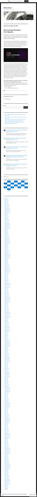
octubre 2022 (7, 256)
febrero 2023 (7, 251)
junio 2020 (6, 289)
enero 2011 (6, 432)
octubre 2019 (7, 299)
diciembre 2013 (7, 387)
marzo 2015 (7, 368)
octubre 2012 (7, 405)
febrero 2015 (7, 369)
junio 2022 (6, 260)
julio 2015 (6, 363)
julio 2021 (6, 274)
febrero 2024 (7, 236)
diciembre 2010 (7, 433)
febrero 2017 (7, 339)
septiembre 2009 (8, 452)
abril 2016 (6, 351)
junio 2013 (6, 395)
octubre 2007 (7, 481)
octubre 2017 (7, 329)
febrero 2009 (7, 461)
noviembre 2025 (7, 209)
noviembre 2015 (7, 358)
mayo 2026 (7, 201)
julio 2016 (6, 348)
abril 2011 (6, 428)
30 (8, 189)
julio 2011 (6, 424)
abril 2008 (6, 474)
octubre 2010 (7, 435)
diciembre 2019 (7, 297)
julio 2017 (6, 332)
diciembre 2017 (7, 326)
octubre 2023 (7, 241)
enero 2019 (7, 311)
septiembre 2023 (8, 242)
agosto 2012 (7, 407)
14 (26, 183)
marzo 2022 (7, 264)
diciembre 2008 (7, 463)
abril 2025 (6, 218)
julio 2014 (6, 378)
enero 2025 (7, 222)
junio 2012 (6, 410)
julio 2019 (6, 303)
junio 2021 (6, 275)
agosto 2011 (7, 423)
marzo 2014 (7, 383)
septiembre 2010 (7, 437)
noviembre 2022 (7, 255)
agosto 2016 (7, 346)
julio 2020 (6, 288)
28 (26, 187)
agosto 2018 (7, 317)
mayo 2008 (7, 472)
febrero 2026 (7, 205)
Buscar (5, 105)
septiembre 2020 (8, 287)
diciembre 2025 (7, 208)
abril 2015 (6, 367)
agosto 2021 (7, 273)
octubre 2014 (7, 374)
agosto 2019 (7, 302)
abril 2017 (6, 336)
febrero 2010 (7, 446)
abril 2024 (6, 233)
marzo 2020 (7, 293)
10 (12, 183)
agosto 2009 (7, 453)
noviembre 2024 (7, 224)
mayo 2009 (7, 457)
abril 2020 (6, 292)
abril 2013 (6, 397)
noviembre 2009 (7, 449)
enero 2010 (6, 447)
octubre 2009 (7, 451)
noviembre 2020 (7, 284)
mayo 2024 (7, 232)
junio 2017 (6, 334)
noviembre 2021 (7, 269)
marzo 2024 (7, 234)
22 (5, 187)
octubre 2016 (7, 344)
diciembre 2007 (7, 479)
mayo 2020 (7, 290)
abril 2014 (6, 382)
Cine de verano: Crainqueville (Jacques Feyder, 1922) (14, 120)
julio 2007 (6, 485)
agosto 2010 (7, 438)
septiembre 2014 (7, 376)
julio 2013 (6, 393)
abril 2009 (6, 458)
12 (19, 183)
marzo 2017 (7, 337)
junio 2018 (6, 318)
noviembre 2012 (7, 404)
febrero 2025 (7, 220)
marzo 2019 (7, 308)
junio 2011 (6, 425)
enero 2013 (6, 401)
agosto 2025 (7, 213)
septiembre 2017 (7, 330)
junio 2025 (6, 215)
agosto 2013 (7, 392)
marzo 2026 (7, 204)
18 (15, 185)
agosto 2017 (7, 331)
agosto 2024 (7, 228)
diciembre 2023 (7, 238)
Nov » (23, 191)
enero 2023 (7, 252)
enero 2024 (7, 237)
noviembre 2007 (7, 480)
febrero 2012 (7, 415)
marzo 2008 (7, 475)
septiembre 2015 (7, 360)
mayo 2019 (6, 306)
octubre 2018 (7, 315)
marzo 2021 (7, 279)
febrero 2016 (7, 354)
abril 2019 (6, 307)
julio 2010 (6, 439)
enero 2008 (7, 477)
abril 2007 (6, 489)
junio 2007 (6, 486)
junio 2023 (6, 246)
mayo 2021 (6, 276)
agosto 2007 (7, 484)
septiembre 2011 (7, 421)
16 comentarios (24, 90)
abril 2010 (6, 443)
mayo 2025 (7, 217)
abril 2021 (6, 278)
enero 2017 (6, 340)
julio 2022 (6, 259)
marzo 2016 (7, 353)
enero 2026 (7, 206)
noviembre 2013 (7, 388)
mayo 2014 (6, 381)
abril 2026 (6, 203)
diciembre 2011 (7, 418)
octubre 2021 (7, 270)
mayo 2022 (7, 261)
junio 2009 (6, 456)
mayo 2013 (6, 396)
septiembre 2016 (8, 345)
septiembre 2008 (8, 467)
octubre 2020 (7, 285)
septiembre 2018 (7, 316)
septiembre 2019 (8, 301)
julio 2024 (6, 229)
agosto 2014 (7, 377)
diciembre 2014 (7, 372)
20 (22, 185)
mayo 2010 (6, 442)
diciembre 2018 (7, 312)
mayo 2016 (6, 350)
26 (19, 187)
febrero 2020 (7, 294)
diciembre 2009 (7, 448)
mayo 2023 (6, 247)
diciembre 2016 (7, 341)
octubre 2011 (7, 420)
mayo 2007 (6, 488)
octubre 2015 (7, 359)
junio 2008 (6, 471)
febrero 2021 (7, 280)
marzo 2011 (7, 429)
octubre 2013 (7, 390)
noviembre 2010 (7, 434)
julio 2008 (6, 470)
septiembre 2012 (7, 406)
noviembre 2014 (7, 373)
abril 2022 (6, 262)
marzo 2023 (7, 250)
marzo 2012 (7, 414)
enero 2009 (7, 462)
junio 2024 (6, 231)
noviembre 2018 (7, 313)
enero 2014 (6, 386)
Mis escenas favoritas (18, 90)
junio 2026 (6, 200)
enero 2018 (6, 325)
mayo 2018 (6, 320)
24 (12, 187)
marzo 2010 (7, 444)
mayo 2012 (6, 411)
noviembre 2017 (7, 327)
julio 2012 (6, 409)
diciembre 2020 (7, 283)
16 (8, 185)
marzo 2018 (7, 322)
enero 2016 (7, 355)
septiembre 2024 (8, 227)
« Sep (9, 191)
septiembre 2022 (8, 257)
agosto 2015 (7, 362)
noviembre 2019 (7, 298)
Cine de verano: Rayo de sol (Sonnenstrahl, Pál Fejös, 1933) (15, 119)
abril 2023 (6, 248)
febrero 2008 (7, 476)
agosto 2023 (7, 243)
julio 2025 (6, 214)
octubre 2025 (7, 210)
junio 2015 (6, 364)
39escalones (8, 8)
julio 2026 (6, 199)
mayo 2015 (6, 365)
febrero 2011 (7, 430)
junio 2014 (6, 379)
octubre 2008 (7, 466)
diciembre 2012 (7, 402)
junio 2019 (6, 304)
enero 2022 (7, 266)
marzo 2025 (7, 219)
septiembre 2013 (7, 391)
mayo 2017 (6, 335)
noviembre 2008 (7, 465)
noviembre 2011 (7, 419)
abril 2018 (6, 321)
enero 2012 (6, 416)
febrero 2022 (7, 265)
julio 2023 (6, 245)
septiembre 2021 (7, 271)
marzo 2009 (7, 460)
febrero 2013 (7, 400)
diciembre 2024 (7, 223)
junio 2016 (6, 349)
